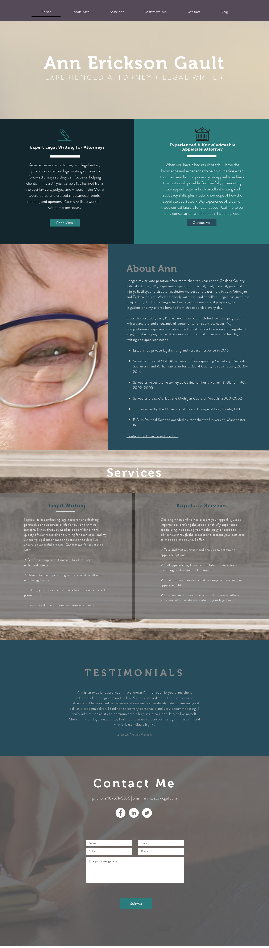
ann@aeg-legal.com (160, 798)
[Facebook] (120, 813)
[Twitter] (147, 813)
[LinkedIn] (134, 813)
